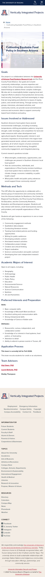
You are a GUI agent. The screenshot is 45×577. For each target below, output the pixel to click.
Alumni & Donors (7, 435)
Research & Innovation (10, 483)
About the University (9, 453)
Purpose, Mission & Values (11, 486)
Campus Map (6, 503)
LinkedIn (7, 533)
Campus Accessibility (12, 412)
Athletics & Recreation (9, 462)
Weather (4, 512)
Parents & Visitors (8, 438)
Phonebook (5, 509)
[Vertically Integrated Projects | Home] (22, 12)
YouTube (7, 536)
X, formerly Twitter (11, 527)
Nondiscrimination (11, 409)
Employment (12, 406)
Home (8, 22)
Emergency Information (28, 406)
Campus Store (6, 465)
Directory (4, 497)
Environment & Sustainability (12, 471)
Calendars (5, 500)
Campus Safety (26, 409)
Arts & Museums (7, 459)
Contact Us (27, 412)
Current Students (7, 429)
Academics (5, 456)
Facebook (7, 524)
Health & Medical (8, 477)
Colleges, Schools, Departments (13, 468)
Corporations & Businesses (11, 442)
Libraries (4, 480)
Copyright (37, 409)
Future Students (7, 426)
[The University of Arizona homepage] (12, 2)
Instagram (7, 530)
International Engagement (11, 474)
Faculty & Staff (6, 432)
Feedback (37, 412)
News (3, 506)
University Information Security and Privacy (22, 569)
